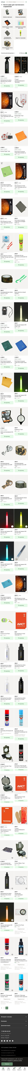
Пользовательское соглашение (8, 1050)
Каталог (8, 1069)
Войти (25, 1069)
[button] (26, 2)
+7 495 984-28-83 (5, 1031)
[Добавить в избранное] (12, 73)
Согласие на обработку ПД (7, 1052)
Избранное (19, 1069)
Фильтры (23, 53)
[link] (7, 65)
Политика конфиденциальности (8, 1055)
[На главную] (3, 2)
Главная (3, 1069)
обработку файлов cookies (15, 1060)
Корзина (14, 1069)
